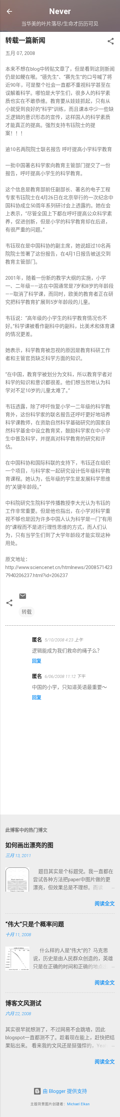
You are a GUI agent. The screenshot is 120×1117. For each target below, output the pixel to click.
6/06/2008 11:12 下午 (65, 676)
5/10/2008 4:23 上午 (64, 639)
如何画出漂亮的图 (29, 845)
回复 (36, 661)
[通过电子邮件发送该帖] (23, 599)
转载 (27, 612)
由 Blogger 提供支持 (64, 1091)
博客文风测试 (23, 1003)
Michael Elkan (78, 1104)
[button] (111, 42)
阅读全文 (105, 904)
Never (60, 11)
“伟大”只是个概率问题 (34, 924)
